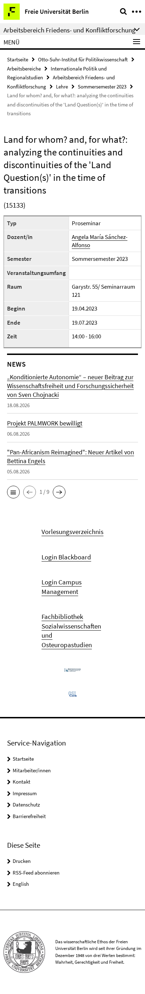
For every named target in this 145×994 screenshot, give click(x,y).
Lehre (62, 86)
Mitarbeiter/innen (32, 770)
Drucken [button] (22, 861)
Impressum (25, 793)
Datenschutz (26, 804)
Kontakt (21, 781)
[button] (13, 492)
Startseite (17, 59)
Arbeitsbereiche (24, 68)
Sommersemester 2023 (102, 86)
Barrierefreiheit (29, 816)
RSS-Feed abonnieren (36, 872)
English (21, 884)
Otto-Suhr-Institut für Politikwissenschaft (83, 59)
